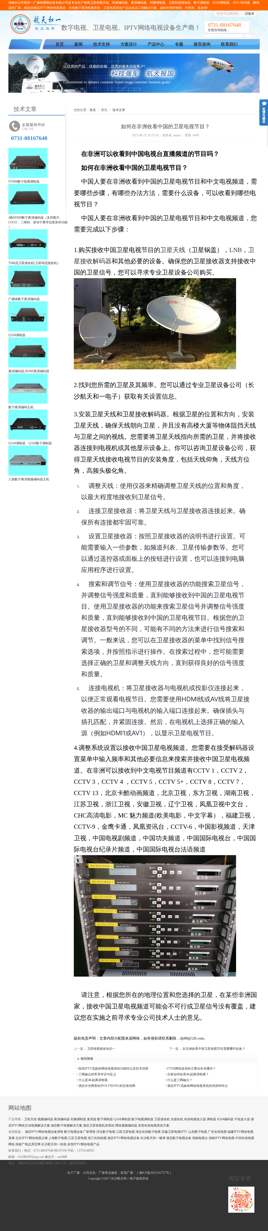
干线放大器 (242, 1119)
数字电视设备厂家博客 (80, 1132)
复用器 (91, 1119)
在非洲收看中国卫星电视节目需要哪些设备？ (213, 1049)
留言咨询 (202, 44)
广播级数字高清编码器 (24, 299)
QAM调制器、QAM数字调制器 (30, 443)
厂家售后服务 (108, 1173)
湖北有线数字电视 (148, 1132)
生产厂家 (73, 1173)
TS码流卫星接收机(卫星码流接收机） (34, 263)
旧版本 (249, 13)
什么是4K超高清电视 (93, 1080)
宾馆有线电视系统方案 (153, 1125)
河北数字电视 (105, 1132)
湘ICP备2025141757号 (154, 1173)
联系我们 (229, 44)
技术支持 (101, 44)
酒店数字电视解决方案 (66, 1125)
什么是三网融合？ (179, 1080)
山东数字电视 (197, 1132)
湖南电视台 (200, 1138)
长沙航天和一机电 (53, 1144)
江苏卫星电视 (77, 1138)
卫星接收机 (162, 1119)
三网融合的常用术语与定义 (97, 1074)
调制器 (211, 1119)
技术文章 (119, 110)
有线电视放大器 (195, 1119)
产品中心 (156, 44)
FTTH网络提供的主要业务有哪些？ (191, 1068)
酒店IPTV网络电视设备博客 (44, 1132)
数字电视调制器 (142, 1119)
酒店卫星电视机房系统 (98, 1125)
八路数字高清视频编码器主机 (28, 479)
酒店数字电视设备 (178, 1138)
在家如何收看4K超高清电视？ (188, 1074)
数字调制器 (105, 1119)
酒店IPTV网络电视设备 (123, 1138)
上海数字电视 (57, 1138)
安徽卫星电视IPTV (174, 1132)
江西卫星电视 (125, 1132)
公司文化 (89, 1173)
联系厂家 (127, 1173)
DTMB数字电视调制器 (24, 181)
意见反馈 (263, 112)
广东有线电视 (217, 1132)
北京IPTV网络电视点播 (31, 1138)
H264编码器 (225, 1119)
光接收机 (177, 1119)
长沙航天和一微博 (152, 1138)
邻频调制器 (78, 1119)
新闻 (78, 44)
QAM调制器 (16, 335)
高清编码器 (62, 1119)
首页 (59, 44)
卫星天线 (30, 1119)
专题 (179, 44)
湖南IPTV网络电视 (221, 1138)
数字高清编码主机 (21, 407)
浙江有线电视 (97, 1138)
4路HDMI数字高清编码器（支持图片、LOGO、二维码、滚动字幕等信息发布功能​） (38, 222)
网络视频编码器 (126, 1125)
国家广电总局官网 (28, 1144)
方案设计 (128, 44)
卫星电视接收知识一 (101, 1049)
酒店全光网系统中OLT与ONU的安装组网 (107, 1086)
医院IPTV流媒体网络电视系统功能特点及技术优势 (113, 1068)
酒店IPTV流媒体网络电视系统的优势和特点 (197, 1086)
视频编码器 (45, 1119)
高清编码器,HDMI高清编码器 (28, 371)
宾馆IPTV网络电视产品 (83, 1144)
